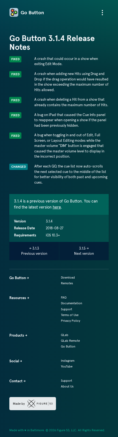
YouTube (66, 366)
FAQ (63, 297)
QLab (64, 335)
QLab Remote (70, 341)
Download (68, 277)
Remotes (67, 283)
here (57, 207)
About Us (67, 386)
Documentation (71, 303)
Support (66, 309)
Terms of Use (69, 315)
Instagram (67, 361)
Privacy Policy (70, 321)
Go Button (32, 12)
